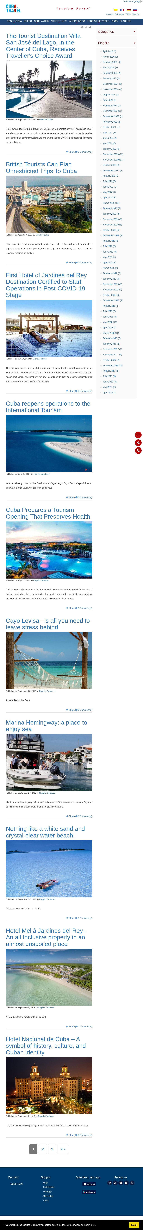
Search (136, 14)
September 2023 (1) (112, 116)
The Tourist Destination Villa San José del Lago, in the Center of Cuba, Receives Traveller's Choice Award (43, 45)
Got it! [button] (134, 1225)
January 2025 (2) (111, 78)
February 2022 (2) (112, 122)
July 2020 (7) (109, 181)
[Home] (82, 27)
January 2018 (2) (111, 344)
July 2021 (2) (109, 132)
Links (46, 1200)
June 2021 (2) (109, 138)
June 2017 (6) (109, 382)
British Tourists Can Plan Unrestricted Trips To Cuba (41, 167)
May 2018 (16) (110, 322)
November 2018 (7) (112, 290)
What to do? (59, 21)
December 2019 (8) (112, 219)
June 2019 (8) (109, 252)
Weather (47, 1192)
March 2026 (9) (110, 57)
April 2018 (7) (109, 327)
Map (45, 1182)
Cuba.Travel (16, 1184)
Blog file (103, 43)
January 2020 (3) (111, 214)
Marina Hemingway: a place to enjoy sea (46, 725)
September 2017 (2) (112, 365)
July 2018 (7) (109, 311)
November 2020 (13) (113, 160)
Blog (114, 21)
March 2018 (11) (111, 333)
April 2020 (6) (109, 197)
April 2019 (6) (109, 262)
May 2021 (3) (109, 143)
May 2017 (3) (109, 387)
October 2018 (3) (111, 295)
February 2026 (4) (112, 62)
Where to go (77, 21)
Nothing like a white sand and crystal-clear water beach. (45, 832)
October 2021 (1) (111, 127)
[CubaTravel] (15, 8)
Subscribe (119, 14)
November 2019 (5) (112, 225)
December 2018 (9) (112, 284)
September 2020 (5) (112, 170)
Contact (109, 14)
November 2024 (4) (112, 89)
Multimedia (48, 1187)
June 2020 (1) (109, 187)
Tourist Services (98, 21)
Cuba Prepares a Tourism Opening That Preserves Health (48, 513)
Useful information (36, 21)
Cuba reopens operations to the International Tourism (48, 407)
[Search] (90, 27)
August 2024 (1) (111, 94)
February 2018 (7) (112, 338)
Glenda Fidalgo (46, 120)
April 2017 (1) (109, 392)
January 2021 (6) (111, 149)
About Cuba (14, 21)
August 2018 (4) (111, 306)
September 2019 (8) (112, 235)
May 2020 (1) (109, 192)
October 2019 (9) (111, 230)
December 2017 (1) (112, 349)
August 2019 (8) (111, 241)
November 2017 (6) (112, 354)
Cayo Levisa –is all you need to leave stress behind (48, 624)
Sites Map (48, 1196)
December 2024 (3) (112, 84)
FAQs (128, 14)
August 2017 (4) (111, 371)
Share (72, 152)
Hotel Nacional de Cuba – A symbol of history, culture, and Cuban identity (46, 1046)
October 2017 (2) (111, 360)
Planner (125, 21)
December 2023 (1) (112, 111)
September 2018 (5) (112, 300)
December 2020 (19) (113, 154)
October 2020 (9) (111, 165)
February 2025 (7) (112, 73)
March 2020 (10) (111, 203)
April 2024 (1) (109, 100)
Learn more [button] (90, 1225)
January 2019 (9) (111, 279)
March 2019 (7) (110, 268)
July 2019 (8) (109, 246)
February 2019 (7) (112, 273)
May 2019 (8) (109, 257)
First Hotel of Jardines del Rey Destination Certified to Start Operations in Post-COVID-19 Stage (46, 285)
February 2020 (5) (112, 208)
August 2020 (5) (111, 176)
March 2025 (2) (110, 67)
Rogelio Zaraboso (42, 474)
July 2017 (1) (109, 376)
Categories (106, 31)
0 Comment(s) (85, 152)
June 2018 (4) (109, 317)
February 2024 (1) (112, 105)
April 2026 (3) (109, 51)
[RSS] (86, 27)
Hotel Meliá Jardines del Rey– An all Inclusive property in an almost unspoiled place (46, 937)
